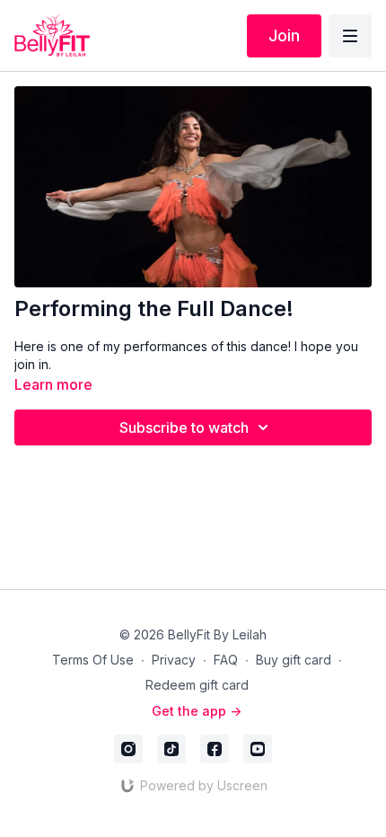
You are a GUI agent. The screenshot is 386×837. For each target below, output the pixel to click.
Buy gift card (293, 659)
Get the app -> (196, 710)
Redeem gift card (197, 684)
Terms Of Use (93, 659)
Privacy (174, 659)
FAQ (226, 659)
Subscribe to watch (184, 427)
